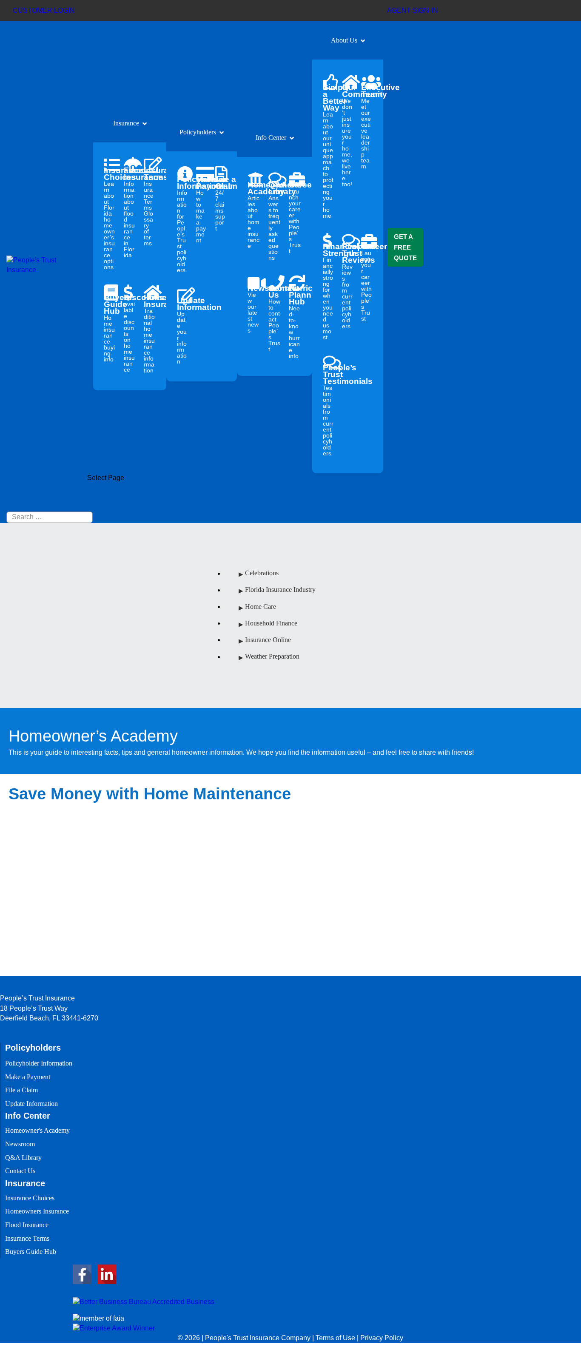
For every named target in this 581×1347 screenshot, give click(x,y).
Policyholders (197, 132)
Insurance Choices (109, 218)
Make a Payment (201, 209)
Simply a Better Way (328, 151)
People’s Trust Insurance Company (61, 967)
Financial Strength (328, 291)
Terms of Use (335, 1337)
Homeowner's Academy (37, 1130)
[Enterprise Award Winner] (114, 1327)
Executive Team (366, 126)
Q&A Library (274, 220)
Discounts (129, 332)
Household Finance (271, 623)
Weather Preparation (272, 656)
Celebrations (262, 573)
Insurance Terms (149, 206)
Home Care (260, 606)
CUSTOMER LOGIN (44, 10)
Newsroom (254, 308)
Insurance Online (268, 639)
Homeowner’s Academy (254, 214)
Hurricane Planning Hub (295, 321)
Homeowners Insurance (149, 333)
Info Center (271, 137)
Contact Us (274, 318)
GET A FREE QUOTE (405, 247)
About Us (344, 40)
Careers (295, 217)
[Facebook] (82, 1274)
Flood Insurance (129, 212)
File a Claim (220, 203)
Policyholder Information (182, 224)
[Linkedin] (106, 1274)
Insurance (126, 123)
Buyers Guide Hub (109, 327)
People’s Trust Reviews (347, 285)
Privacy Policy (381, 1337)
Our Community (347, 135)
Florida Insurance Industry (280, 590)
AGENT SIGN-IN (412, 10)
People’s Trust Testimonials (328, 409)
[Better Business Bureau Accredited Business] (143, 1301)
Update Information (182, 330)
